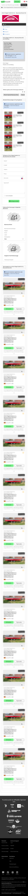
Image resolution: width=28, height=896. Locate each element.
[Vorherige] (22, 92)
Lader (5, 234)
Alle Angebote (7, 34)
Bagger (6, 230)
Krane (5, 232)
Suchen (24, 5)
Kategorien (6, 31)
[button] (26, 1)
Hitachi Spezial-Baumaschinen (11, 94)
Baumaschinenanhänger (9, 228)
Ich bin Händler (9, 195)
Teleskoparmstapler (8, 259)
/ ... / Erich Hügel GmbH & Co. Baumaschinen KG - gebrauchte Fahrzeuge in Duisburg (14, 7)
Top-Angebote (7, 26)
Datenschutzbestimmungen (6, 893)
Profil (5, 24)
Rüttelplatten (7, 237)
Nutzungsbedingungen (17, 893)
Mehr (5, 239)
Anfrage (5, 29)
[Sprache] (24, 1)
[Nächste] (24, 92)
